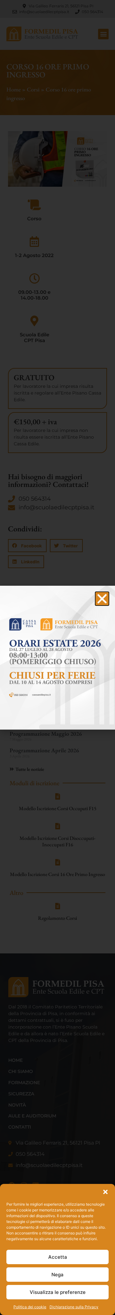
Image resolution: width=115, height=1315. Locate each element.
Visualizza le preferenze (58, 1292)
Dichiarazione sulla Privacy (74, 1306)
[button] (105, 1192)
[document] (57, 657)
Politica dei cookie (29, 1306)
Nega (57, 1275)
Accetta (57, 1257)
